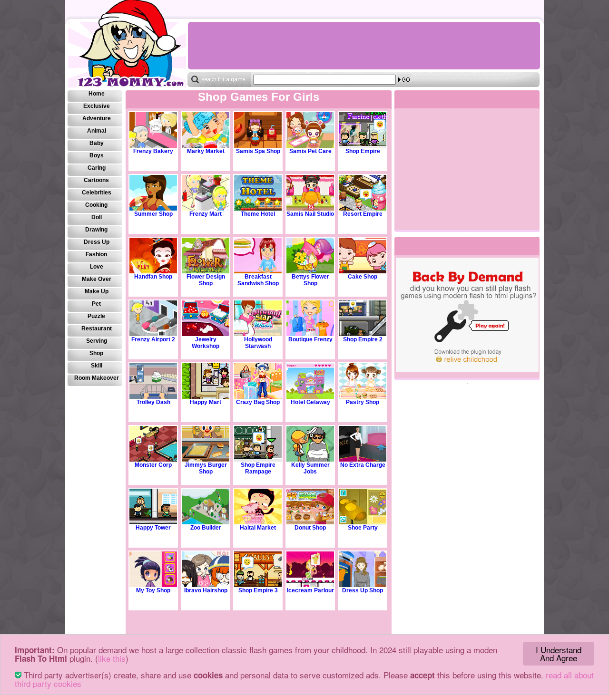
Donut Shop (310, 527)
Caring (97, 167)
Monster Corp (153, 465)
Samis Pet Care (310, 151)
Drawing (96, 229)
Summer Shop (153, 214)
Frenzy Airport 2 (153, 339)
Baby (96, 143)
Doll (96, 217)
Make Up (96, 291)
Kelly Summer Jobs (310, 468)
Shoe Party (363, 527)
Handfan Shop (153, 276)
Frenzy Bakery (153, 151)
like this (112, 658)
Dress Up (96, 242)
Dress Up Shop (362, 590)
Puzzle (96, 316)
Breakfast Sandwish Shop (258, 280)
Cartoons (96, 180)
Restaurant (96, 328)
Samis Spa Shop (258, 151)
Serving (96, 341)
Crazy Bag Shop (258, 402)
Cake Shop (362, 276)
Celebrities (96, 192)
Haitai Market (258, 527)
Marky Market (206, 151)
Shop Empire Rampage (258, 468)
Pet (96, 303)
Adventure (96, 118)
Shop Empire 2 (363, 339)
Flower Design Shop (206, 280)
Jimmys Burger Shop (206, 468)
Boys (96, 155)
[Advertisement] (363, 45)
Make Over (96, 279)
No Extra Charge (362, 465)
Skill (96, 365)
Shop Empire (362, 151)
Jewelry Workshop (205, 342)
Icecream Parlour (310, 590)
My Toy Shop (153, 590)
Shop (96, 353)
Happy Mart (205, 402)
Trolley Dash (153, 402)
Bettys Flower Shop (310, 280)
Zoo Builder (205, 527)
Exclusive (96, 106)
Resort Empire (363, 214)
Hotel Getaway (310, 402)
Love (96, 266)
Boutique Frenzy (310, 339)
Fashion (96, 254)
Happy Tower (153, 527)
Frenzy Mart (205, 214)
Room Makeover (96, 378)
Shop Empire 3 (258, 590)
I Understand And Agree (558, 654)
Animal (96, 130)
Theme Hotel (258, 214)
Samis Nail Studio (310, 214)
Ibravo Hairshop (205, 590)
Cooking (96, 205)
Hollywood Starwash (258, 342)
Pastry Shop (362, 402)
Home (96, 93)
